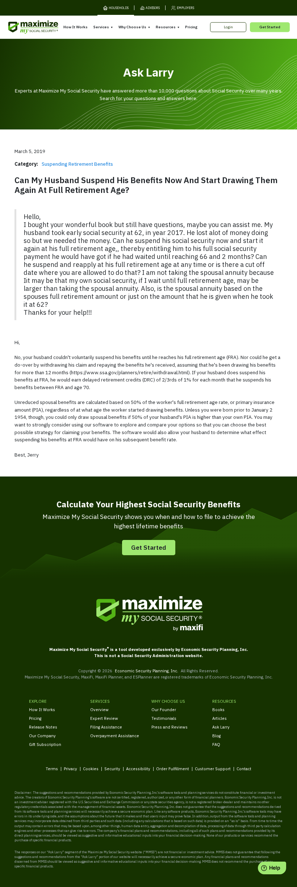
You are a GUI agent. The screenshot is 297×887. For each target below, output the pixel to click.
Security (112, 768)
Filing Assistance (106, 727)
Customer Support (213, 768)
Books (218, 709)
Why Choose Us (132, 27)
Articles (219, 718)
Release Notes (43, 727)
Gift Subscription (45, 744)
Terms (52, 768)
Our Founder (163, 709)
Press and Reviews (169, 727)
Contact (244, 768)
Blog (216, 735)
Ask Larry (221, 727)
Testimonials (163, 718)
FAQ (216, 744)
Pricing (191, 27)
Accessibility (138, 768)
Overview (99, 709)
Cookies (91, 768)
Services (101, 27)
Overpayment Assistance (114, 735)
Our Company (42, 735)
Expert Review (104, 718)
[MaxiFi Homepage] (23, 27)
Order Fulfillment (172, 768)
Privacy (70, 768)
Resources (166, 27)
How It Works (75, 27)
